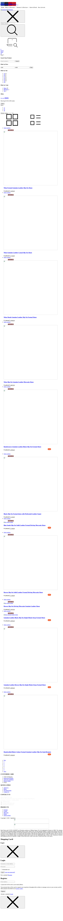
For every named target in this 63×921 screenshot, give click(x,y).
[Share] (58, 1)
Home (2, 7)
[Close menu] (13, 16)
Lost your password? (10, 872)
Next (5, 771)
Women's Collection (22, 7)
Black (5, 88)
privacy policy (19, 888)
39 (4, 73)
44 (4, 80)
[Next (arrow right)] (60, 460)
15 (4, 109)
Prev (5, 760)
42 (4, 78)
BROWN (6, 89)
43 (4, 79)
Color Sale (2, 98)
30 (4, 110)
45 (1, 53)
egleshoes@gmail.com (8, 804)
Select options (7, 128)
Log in (2, 872)
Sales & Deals (33, 7)
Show (2, 105)
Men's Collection (9, 7)
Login (11, 894)
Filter (31, 67)
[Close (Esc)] (61, 1)
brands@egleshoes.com (8, 803)
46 (4, 82)
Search (17, 61)
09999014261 (6, 801)
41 (4, 76)
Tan (5, 91)
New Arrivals (41, 7)
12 (4, 107)
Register (10, 875)
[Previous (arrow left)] (2, 460)
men (7, 97)
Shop (2, 52)
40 (4, 75)
